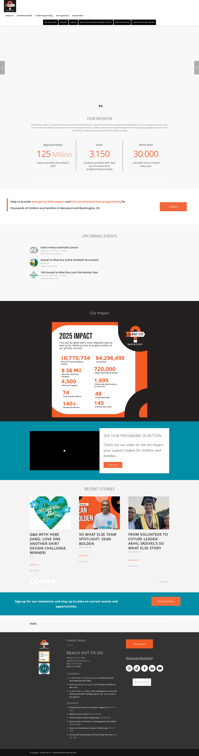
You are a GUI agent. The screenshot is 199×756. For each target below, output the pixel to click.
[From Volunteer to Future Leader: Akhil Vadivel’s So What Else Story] (148, 512)
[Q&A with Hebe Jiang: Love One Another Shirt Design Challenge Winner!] (50, 512)
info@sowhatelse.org (80, 661)
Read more (34, 564)
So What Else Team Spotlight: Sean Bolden (97, 539)
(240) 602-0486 (75, 724)
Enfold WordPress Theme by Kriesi (64, 753)
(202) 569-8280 (105, 717)
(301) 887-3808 (79, 658)
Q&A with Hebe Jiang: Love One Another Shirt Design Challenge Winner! (48, 543)
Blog (31, 556)
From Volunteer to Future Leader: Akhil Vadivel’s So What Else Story (148, 541)
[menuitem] (9, 15)
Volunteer (87, 547)
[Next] (196, 67)
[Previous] (2, 67)
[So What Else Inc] (10, 6)
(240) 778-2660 (76, 663)
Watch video (22, 101)
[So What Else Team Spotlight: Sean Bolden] (99, 512)
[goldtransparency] (44, 656)
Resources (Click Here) (139, 658)
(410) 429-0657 (95, 714)
